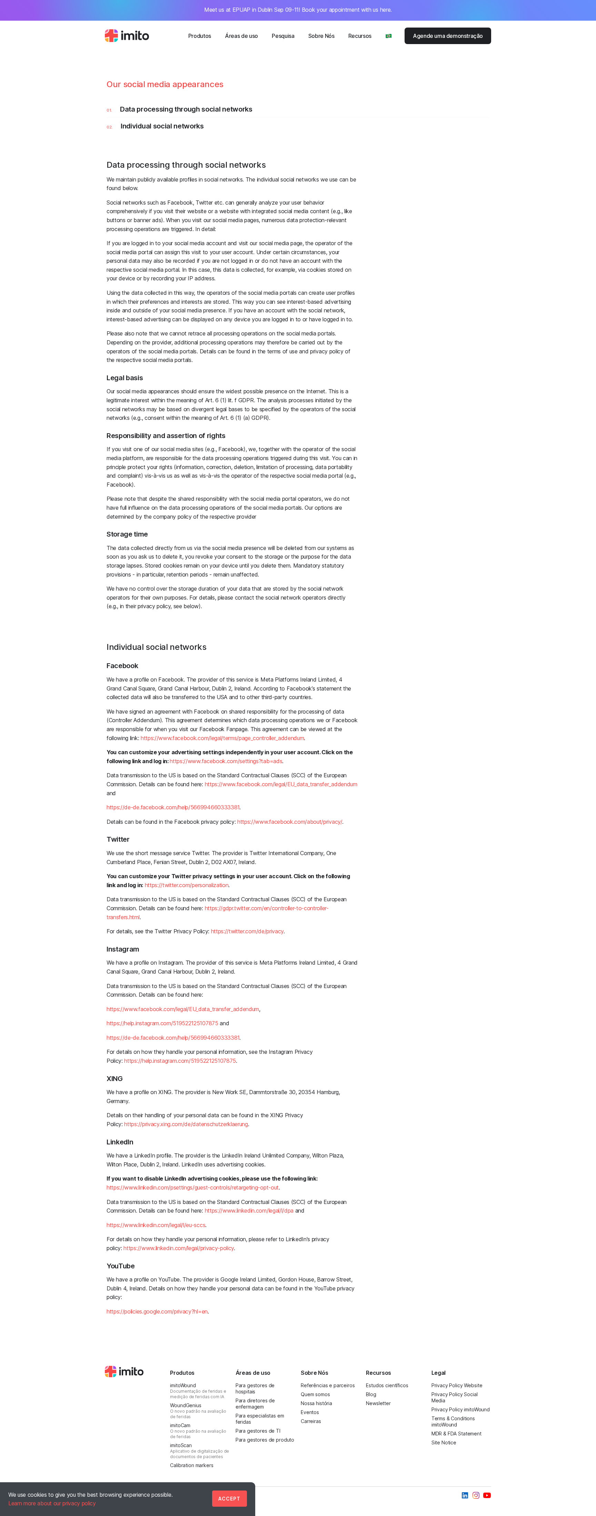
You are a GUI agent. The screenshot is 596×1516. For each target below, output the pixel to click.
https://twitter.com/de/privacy (247, 931)
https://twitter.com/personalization (187, 885)
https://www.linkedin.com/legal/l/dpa (249, 1210)
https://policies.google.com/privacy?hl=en (157, 1311)
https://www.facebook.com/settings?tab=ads (226, 761)
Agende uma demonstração (448, 35)
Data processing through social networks (186, 109)
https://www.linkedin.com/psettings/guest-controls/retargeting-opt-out (193, 1187)
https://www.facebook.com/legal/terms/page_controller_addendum (222, 738)
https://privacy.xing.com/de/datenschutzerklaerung (186, 1124)
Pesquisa (283, 35)
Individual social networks (162, 126)
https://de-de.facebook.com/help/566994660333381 (173, 807)
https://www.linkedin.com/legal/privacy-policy (178, 1248)
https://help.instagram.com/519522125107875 (162, 1023)
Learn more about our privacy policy (52, 1503)
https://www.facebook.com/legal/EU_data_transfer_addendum (281, 784)
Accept (229, 1499)
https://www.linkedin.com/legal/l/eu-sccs (156, 1225)
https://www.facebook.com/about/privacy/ (289, 821)
